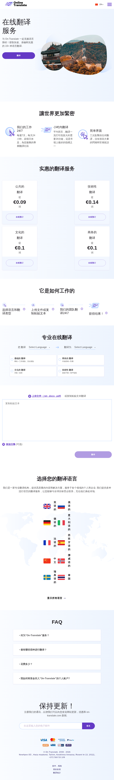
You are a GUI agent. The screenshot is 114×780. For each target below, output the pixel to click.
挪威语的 (69, 560)
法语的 (55, 542)
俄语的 (69, 506)
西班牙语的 (69, 542)
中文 (55, 560)
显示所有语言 (54, 598)
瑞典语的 (55, 576)
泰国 (69, 577)
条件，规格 (57, 766)
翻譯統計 (57, 773)
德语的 (55, 522)
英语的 (55, 506)
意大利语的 (69, 522)
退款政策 (57, 769)
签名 (88, 726)
